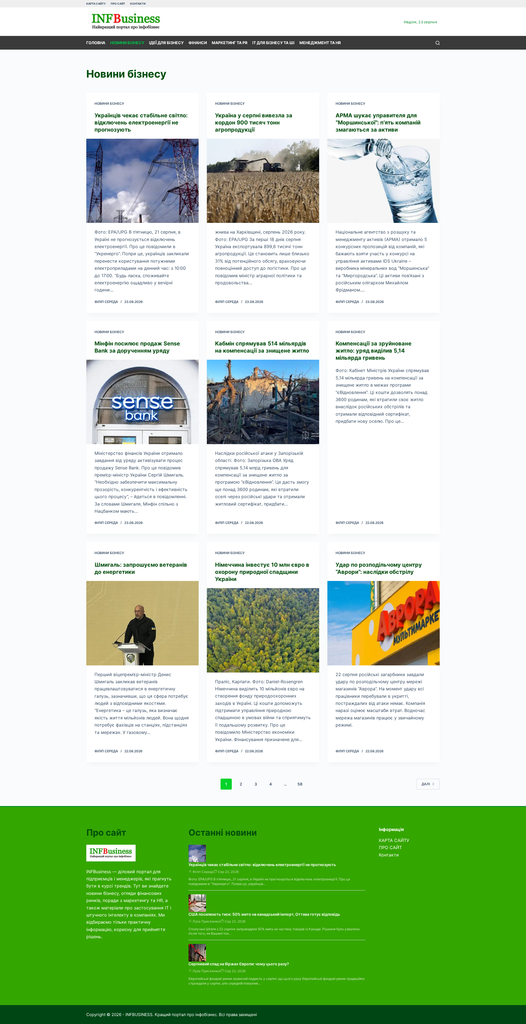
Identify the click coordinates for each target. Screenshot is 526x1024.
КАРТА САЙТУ (96, 3)
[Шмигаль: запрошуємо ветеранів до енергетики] (142, 623)
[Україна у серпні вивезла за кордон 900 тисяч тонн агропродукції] (263, 181)
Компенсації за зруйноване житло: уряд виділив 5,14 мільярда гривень (373, 350)
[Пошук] (438, 43)
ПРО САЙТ (118, 3)
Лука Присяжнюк (207, 921)
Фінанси (197, 42)
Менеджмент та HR (320, 42)
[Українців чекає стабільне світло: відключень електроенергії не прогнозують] (142, 181)
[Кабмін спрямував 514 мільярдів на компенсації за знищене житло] (263, 402)
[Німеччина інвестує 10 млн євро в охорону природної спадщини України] (263, 630)
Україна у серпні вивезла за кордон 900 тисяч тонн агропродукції (253, 122)
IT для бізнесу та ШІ (273, 42)
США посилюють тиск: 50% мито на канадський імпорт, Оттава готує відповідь (264, 914)
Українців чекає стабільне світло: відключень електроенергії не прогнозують (141, 122)
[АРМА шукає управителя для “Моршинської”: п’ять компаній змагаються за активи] (383, 181)
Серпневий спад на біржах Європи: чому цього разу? (238, 963)
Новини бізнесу (127, 42)
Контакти (137, 3)
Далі (426, 784)
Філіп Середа (203, 872)
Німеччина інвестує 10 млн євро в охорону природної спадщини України (262, 571)
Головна (95, 42)
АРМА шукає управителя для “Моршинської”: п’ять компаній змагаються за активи (378, 122)
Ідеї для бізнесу (166, 42)
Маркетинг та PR (229, 42)
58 (300, 784)
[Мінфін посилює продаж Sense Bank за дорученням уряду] (142, 402)
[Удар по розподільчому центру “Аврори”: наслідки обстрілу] (383, 623)
